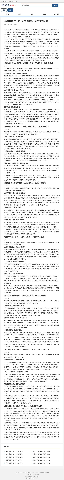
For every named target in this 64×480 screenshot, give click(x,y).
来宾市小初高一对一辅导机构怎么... (13, 460)
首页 (7, 14)
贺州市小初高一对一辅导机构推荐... (13, 457)
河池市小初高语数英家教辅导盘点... (41, 454)
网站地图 (47, 472)
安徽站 (15, 1)
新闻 (44, 14)
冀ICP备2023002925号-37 (32, 478)
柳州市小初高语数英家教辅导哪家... (41, 463)
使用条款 (42, 472)
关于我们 (56, 14)
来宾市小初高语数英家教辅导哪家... (41, 460)
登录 (4, 10)
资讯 (19, 14)
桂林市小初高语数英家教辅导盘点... (41, 451)
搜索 (55, 5)
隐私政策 (37, 472)
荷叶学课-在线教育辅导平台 (7, 1)
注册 (10, 10)
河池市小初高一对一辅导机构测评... (13, 454)
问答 (32, 14)
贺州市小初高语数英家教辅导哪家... (41, 457)
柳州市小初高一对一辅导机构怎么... (13, 463)
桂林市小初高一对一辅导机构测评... (13, 451)
